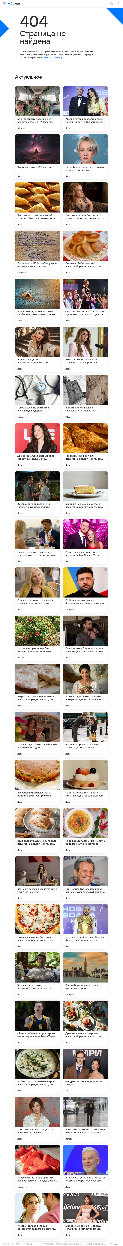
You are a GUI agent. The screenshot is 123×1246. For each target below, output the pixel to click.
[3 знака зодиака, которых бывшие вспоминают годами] (37, 734)
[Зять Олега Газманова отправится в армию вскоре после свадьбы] (85, 1167)
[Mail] (10, 3)
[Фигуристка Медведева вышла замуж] (85, 1071)
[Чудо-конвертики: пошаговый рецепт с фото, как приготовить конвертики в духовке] (37, 205)
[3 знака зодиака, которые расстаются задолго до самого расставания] (37, 1215)
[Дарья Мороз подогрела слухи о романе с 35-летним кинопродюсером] (85, 156)
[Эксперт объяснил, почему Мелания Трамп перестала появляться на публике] (85, 349)
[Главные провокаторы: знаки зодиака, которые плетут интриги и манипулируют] (37, 541)
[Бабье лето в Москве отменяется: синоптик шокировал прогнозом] (85, 1119)
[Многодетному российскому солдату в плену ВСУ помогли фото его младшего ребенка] (37, 108)
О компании (17, 1244)
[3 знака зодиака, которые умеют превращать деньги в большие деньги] (85, 686)
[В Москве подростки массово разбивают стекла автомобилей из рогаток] (37, 301)
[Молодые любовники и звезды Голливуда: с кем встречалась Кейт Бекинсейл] (85, 1215)
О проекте (48, 1244)
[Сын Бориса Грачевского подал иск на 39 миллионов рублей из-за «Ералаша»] (85, 878)
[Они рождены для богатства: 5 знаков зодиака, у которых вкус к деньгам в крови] (85, 205)
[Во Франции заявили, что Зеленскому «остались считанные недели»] (85, 590)
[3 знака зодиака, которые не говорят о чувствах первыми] (37, 493)
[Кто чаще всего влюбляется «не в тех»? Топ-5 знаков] (37, 878)
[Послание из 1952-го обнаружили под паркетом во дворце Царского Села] (37, 253)
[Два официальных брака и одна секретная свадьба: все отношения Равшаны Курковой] (37, 445)
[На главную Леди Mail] (16, 3)
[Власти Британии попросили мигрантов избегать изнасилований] (85, 975)
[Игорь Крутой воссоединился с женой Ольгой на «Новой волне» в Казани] (85, 108)
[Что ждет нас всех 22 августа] (37, 156)
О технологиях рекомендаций (69, 1244)
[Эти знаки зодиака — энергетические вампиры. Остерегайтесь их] (37, 349)
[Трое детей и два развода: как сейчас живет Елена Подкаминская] (37, 1119)
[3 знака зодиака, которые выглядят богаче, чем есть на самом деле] (37, 975)
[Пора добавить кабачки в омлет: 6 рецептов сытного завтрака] (85, 830)
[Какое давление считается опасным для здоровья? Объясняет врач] (37, 397)
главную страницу (52, 57)
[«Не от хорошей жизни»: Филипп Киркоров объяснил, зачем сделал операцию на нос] (85, 926)
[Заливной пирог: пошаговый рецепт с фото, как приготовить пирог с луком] (37, 782)
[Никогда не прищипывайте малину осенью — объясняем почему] (37, 638)
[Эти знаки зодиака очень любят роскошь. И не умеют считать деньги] (37, 590)
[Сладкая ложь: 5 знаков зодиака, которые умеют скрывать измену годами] (85, 638)
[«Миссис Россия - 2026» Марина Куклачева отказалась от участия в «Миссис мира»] (85, 301)
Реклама (28, 1244)
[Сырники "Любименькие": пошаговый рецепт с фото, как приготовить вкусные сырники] (85, 253)
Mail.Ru (6, 1244)
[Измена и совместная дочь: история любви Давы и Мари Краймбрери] (85, 541)
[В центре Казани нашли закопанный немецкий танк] (85, 397)
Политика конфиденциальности (98, 1244)
